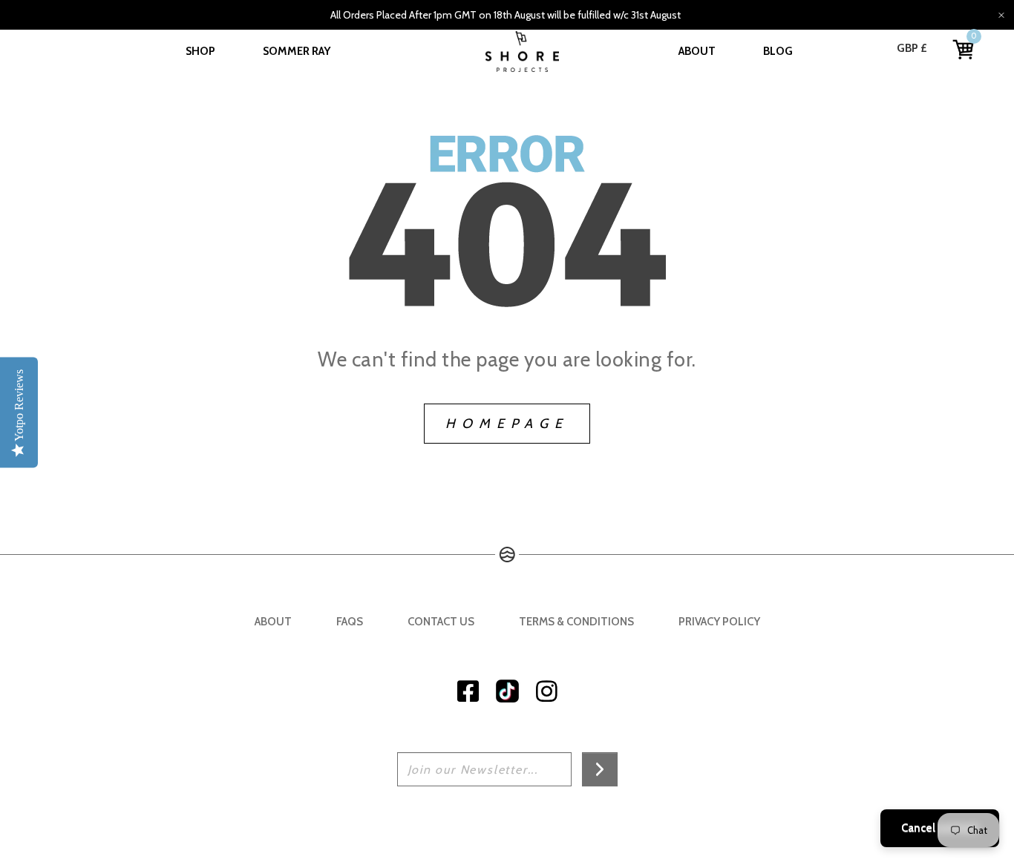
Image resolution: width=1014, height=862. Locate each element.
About (697, 51)
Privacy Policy (719, 621)
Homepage (507, 423)
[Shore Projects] (522, 51)
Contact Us (441, 621)
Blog (778, 51)
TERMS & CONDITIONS (576, 621)
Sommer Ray (296, 51)
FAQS (349, 621)
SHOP (200, 51)
